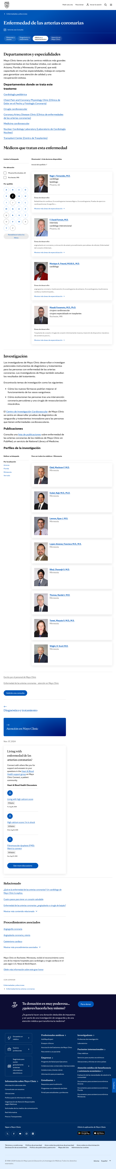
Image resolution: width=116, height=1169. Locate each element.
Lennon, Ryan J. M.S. (59, 518)
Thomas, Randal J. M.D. (60, 595)
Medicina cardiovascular (16, 123)
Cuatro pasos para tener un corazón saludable (23, 899)
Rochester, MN (13, 177)
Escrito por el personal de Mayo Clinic (20, 677)
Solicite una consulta (15, 693)
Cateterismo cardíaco (13, 941)
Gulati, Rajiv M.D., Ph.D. (60, 493)
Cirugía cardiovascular (15, 108)
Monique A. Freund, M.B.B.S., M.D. (65, 263)
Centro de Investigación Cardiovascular (27, 411)
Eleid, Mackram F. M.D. (59, 467)
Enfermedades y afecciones (17, 14)
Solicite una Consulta (15, 30)
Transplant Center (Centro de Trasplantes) (25, 137)
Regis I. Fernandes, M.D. (60, 176)
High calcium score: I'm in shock (21, 822)
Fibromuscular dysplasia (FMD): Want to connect (21, 847)
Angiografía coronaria (13, 929)
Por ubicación (9, 167)
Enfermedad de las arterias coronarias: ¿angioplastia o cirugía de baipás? (35, 905)
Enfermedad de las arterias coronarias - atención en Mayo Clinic (31, 683)
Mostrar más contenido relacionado (19, 911)
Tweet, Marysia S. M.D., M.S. (62, 620)
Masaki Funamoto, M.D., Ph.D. (63, 307)
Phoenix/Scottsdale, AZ (17, 173)
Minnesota (8, 472)
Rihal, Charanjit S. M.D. (60, 569)
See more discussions (22, 865)
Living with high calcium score (20, 799)
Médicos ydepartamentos (40, 38)
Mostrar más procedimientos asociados (21, 947)
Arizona (6, 465)
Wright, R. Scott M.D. (59, 646)
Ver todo (7, 475)
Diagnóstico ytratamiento (25, 38)
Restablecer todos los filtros (16, 236)
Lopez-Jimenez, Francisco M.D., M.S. (65, 544)
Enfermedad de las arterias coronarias (44, 22)
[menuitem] (10, 38)
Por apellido (8, 184)
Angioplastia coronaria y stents (17, 935)
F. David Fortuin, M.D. (59, 219)
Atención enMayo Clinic (55, 38)
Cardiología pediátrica (15, 94)
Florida (6, 468)
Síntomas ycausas (10, 38)
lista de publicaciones (29, 434)
